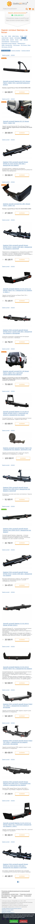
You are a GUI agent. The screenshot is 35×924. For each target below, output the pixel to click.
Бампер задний (5, 55)
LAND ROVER (5, 38)
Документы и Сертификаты (8, 912)
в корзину (22, 92)
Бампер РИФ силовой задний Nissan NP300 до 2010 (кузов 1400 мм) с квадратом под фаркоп (15, 163)
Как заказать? (6, 895)
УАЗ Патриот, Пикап (26, 45)
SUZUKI (12, 39)
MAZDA (11, 38)
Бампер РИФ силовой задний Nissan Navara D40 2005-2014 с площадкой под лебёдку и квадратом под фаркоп (16, 783)
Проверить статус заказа (7, 909)
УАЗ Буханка (16, 45)
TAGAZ (16, 39)
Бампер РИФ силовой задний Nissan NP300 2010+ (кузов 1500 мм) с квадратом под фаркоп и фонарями (17, 331)
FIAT (6, 36)
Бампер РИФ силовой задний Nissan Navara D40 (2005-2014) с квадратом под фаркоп (17, 530)
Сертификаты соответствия (10, 894)
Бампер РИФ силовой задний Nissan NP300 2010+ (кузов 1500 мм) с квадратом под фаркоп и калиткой (17, 247)
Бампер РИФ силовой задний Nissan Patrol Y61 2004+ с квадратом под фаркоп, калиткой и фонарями (17, 742)
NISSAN (24, 38)
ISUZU (21, 36)
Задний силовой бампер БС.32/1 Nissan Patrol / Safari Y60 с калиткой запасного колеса (16, 82)
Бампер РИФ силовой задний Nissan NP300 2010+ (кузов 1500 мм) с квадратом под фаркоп (17, 573)
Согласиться (13, 921)
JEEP (25, 36)
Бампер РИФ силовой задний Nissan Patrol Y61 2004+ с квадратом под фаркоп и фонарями (17, 705)
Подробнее (23, 921)
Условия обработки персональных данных (11, 908)
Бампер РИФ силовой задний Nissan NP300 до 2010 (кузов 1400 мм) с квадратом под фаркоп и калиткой (15, 865)
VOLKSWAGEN (5, 41)
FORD (9, 36)
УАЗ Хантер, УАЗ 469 (7, 47)
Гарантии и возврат (26, 894)
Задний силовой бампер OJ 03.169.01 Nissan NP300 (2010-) (16, 624)
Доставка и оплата (17, 895)
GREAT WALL (15, 36)
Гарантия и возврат (6, 911)
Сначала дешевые (15, 50)
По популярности (6, 50)
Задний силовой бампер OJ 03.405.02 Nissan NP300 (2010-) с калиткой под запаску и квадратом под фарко (16, 413)
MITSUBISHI (17, 38)
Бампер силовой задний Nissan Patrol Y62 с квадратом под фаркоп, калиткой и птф (17, 448)
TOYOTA (26, 39)
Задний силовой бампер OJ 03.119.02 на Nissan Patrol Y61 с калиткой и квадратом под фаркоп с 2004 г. (17, 824)
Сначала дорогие (25, 50)
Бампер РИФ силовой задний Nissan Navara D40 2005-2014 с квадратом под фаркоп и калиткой (16, 489)
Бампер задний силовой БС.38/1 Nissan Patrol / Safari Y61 (16, 204)
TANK (21, 39)
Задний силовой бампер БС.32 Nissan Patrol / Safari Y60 (16, 122)
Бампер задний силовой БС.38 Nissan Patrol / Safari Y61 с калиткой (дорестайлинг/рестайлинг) (16, 372)
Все (3, 36)
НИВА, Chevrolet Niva (7, 45)
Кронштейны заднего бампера (9, 43)
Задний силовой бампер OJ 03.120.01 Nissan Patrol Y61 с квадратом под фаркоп (17, 667)
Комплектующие (14, 41)
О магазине (27, 895)
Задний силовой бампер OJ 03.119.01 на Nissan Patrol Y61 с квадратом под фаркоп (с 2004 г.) (17, 290)
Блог (10, 897)
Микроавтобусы (21, 43)
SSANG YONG (5, 39)
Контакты (4, 897)
